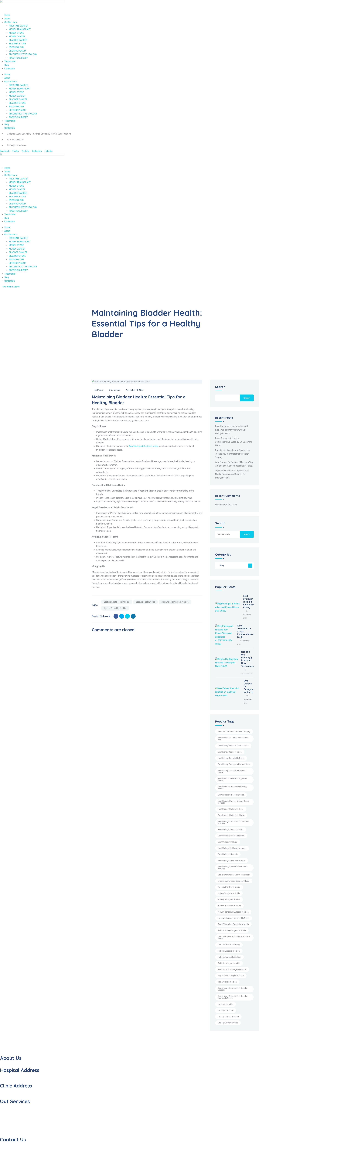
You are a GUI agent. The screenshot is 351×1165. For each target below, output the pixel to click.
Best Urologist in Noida (145, 602)
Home (7, 15)
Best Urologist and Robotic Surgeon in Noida (233, 822)
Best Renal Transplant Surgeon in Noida (232, 779)
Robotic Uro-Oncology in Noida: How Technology (247, 658)
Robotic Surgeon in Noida (229, 951)
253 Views (98, 390)
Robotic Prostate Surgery (229, 945)
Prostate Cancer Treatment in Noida (233, 918)
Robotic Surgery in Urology (229, 957)
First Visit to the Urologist (229, 887)
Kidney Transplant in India (229, 899)
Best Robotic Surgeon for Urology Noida (232, 788)
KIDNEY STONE (16, 33)
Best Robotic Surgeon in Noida (231, 795)
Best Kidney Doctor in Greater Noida (233, 746)
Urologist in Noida (225, 1004)
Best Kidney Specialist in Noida (231, 758)
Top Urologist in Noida (227, 982)
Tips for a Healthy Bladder (115, 608)
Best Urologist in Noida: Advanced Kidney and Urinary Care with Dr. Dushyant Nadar (231, 430)
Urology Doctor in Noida (228, 1023)
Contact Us (9, 68)
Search (220, 387)
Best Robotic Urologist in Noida (231, 815)
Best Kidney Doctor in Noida (230, 752)
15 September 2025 (247, 671)
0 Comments (114, 390)
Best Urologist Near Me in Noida (175, 602)
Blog (6, 65)
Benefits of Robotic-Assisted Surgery (234, 731)
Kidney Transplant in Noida (229, 906)
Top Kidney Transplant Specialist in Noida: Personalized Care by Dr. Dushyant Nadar (232, 474)
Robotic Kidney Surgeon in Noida (232, 930)
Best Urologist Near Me (228, 854)
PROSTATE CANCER (18, 25)
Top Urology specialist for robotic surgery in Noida (232, 997)
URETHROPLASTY (17, 50)
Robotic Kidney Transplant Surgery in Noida (234, 938)
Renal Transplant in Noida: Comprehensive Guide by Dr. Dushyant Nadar (233, 442)
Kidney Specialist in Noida (229, 893)
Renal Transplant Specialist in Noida (233, 924)
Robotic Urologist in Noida (229, 963)
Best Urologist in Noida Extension (232, 848)
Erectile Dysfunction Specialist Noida (233, 881)
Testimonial (9, 61)
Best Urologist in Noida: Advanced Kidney (248, 602)
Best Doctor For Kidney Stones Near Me (233, 739)
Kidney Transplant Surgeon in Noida (233, 912)
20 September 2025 (243, 642)
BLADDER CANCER (18, 40)
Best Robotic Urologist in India (231, 809)
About (7, 18)
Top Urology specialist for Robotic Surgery (232, 989)
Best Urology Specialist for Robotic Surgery (233, 868)
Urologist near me (225, 1010)
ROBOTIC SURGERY (18, 58)
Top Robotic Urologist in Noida (231, 976)
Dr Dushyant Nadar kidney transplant (234, 875)
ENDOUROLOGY (16, 47)
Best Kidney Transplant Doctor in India (234, 764)
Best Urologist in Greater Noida (231, 836)
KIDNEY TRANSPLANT (20, 29)
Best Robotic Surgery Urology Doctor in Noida (233, 802)
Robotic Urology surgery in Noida (232, 969)
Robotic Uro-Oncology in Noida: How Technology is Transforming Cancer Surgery (232, 454)
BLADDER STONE (17, 43)
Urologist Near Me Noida (228, 1016)
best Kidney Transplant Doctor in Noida (232, 771)
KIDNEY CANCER (17, 36)
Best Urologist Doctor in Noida (143, 446)
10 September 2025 (248, 699)
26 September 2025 (247, 614)
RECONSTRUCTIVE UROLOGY (23, 54)
